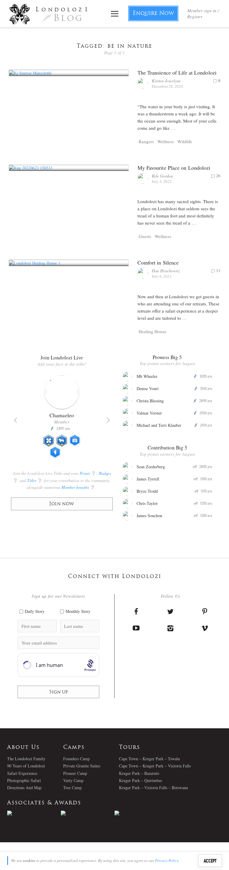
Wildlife (184, 141)
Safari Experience (22, 773)
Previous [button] (15, 420)
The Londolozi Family (26, 758)
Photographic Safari (24, 780)
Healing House (152, 331)
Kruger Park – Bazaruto (139, 773)
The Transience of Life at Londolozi (177, 72)
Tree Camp (72, 787)
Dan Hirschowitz (166, 270)
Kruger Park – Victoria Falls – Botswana (153, 787)
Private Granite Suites (81, 766)
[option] (62, 419)
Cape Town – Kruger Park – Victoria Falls (155, 766)
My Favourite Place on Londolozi (174, 167)
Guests (145, 236)
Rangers (146, 141)
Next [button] (108, 420)
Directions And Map (24, 787)
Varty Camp (73, 780)
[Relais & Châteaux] (141, 813)
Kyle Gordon (162, 176)
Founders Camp (76, 758)
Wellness (165, 141)
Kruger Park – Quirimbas (140, 780)
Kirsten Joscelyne (166, 81)
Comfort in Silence (158, 262)
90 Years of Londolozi (26, 766)
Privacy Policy (167, 860)
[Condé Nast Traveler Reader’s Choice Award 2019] (34, 813)
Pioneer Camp (75, 773)
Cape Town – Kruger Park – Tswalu (149, 758)
